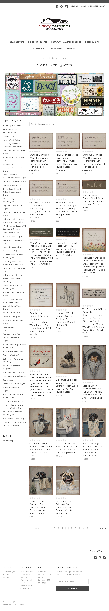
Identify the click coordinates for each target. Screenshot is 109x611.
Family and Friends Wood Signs (14, 169)
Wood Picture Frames (13, 312)
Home (45, 58)
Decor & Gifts (92, 42)
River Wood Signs (11, 251)
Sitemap (6, 577)
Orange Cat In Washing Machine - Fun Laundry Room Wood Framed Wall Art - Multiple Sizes (92, 392)
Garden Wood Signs (12, 185)
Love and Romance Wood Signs (14, 152)
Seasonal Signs (10, 164)
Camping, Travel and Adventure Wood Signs (13, 263)
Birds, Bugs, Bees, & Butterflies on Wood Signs (12, 192)
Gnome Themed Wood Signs (13, 339)
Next (102, 528)
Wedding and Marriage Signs (13, 159)
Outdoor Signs (9, 136)
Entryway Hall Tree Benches (66, 42)
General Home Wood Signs (12, 307)
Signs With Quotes (37, 42)
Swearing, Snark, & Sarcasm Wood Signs (12, 145)
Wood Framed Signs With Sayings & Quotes (14, 227)
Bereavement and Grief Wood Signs (13, 396)
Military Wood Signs (12, 275)
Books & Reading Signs (14, 384)
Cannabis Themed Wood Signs (14, 214)
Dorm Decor (8, 380)
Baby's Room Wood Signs (14, 376)
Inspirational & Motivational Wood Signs (14, 176)
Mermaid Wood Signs (13, 236)
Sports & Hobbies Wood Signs (14, 322)
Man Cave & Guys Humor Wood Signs (14, 346)
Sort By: (34, 124)
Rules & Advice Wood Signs (13, 389)
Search (74, 6)
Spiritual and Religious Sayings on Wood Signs (14, 220)
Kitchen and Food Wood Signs (13, 294)
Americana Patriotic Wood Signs (12, 280)
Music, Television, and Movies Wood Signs (13, 406)
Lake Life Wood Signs (12, 247)
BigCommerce (17, 602)
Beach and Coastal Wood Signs (14, 242)
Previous (35, 528)
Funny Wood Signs (11, 140)
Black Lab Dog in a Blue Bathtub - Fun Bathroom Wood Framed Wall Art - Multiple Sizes (92, 449)
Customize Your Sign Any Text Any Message (14, 424)
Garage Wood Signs (12, 355)
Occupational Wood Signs (12, 328)
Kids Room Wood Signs (13, 372)
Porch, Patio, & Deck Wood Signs (12, 287)
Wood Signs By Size (12, 125)
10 (87, 528)
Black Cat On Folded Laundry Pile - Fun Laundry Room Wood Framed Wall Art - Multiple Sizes (67, 386)
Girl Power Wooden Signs (14, 181)
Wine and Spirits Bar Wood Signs (12, 200)
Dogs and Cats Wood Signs (12, 207)
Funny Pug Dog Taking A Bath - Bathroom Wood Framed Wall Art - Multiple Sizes (65, 507)
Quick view (41, 136)
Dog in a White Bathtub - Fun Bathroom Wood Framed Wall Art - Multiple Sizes (38, 507)
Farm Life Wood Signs (13, 401)
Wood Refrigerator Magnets (11, 367)
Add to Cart (94, 298)
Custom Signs (55, 48)
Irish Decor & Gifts (11, 233)
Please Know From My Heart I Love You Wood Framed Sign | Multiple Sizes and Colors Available (67, 249)
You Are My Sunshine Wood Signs (12, 413)
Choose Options (41, 146)
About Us (71, 48)
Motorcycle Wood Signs (14, 351)
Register (94, 6)
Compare (40, 141)
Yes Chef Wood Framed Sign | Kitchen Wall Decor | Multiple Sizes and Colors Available (93, 201)
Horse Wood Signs (11, 316)
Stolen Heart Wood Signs (14, 418)
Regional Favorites (11, 334)
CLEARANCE (38, 48)
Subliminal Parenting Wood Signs (13, 360)
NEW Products (16, 42)
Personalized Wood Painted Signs (11, 131)
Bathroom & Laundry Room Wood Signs (12, 300)
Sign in (84, 6)
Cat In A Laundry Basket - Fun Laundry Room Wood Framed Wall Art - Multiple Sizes (40, 449)
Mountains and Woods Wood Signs (13, 256)
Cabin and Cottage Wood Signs (14, 270)
